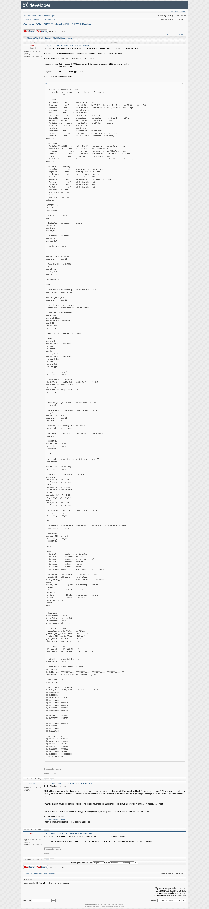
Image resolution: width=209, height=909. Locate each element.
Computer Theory (49, 19)
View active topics (48, 16)
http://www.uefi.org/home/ (54, 819)
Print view (26, 35)
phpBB (95, 904)
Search (177, 11)
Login (183, 11)
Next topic (182, 35)
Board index (28, 19)
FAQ (171, 11)
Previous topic (172, 35)
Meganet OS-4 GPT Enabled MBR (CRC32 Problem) (59, 24)
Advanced (37, 19)
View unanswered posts (32, 16)
